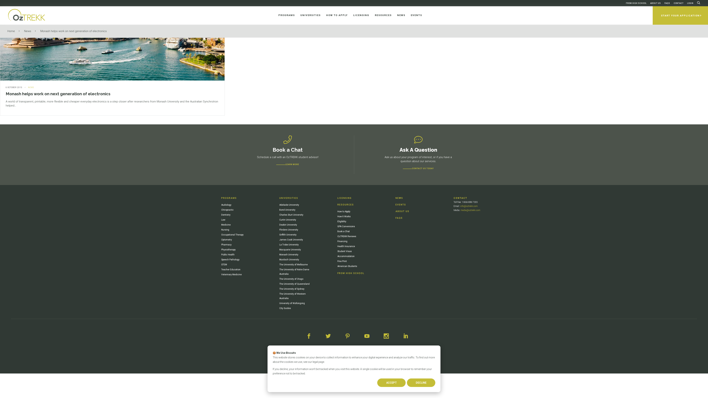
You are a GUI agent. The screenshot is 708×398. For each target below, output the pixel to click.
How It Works (344, 216)
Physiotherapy (228, 249)
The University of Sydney (291, 289)
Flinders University (288, 229)
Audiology (226, 205)
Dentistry (225, 215)
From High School (636, 3)
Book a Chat (343, 231)
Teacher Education (230, 269)
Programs (229, 198)
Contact (678, 3)
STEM (224, 264)
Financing (342, 241)
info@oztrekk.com (469, 206)
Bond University (287, 210)
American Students (347, 266)
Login (690, 3)
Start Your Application (680, 15)
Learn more (292, 164)
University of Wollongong (292, 303)
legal (315, 361)
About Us (655, 3)
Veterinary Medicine (231, 274)
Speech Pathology (230, 259)
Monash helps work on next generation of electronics (73, 31)
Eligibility (341, 221)
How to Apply (343, 211)
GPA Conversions (346, 226)
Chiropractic (227, 210)
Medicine (226, 225)
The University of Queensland (294, 284)
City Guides (285, 308)
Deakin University (288, 225)
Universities (288, 198)
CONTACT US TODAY (423, 168)
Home (11, 31)
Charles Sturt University (291, 215)
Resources (345, 204)
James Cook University (291, 239)
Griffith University (287, 234)
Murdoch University (289, 259)
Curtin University (287, 220)
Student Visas (344, 251)
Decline (421, 382)
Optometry (226, 239)
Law (223, 220)
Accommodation (346, 256)
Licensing (344, 198)
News (27, 31)
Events (400, 204)
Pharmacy (226, 244)
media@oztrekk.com (470, 210)
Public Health (228, 254)
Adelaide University (289, 205)
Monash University (288, 254)
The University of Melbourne (293, 264)
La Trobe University (289, 244)
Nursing (225, 229)
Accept (391, 382)
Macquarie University (290, 249)
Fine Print (342, 261)
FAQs (667, 3)
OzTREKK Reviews (346, 236)
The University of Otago (291, 279)
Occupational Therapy (232, 234)
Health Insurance (346, 246)
